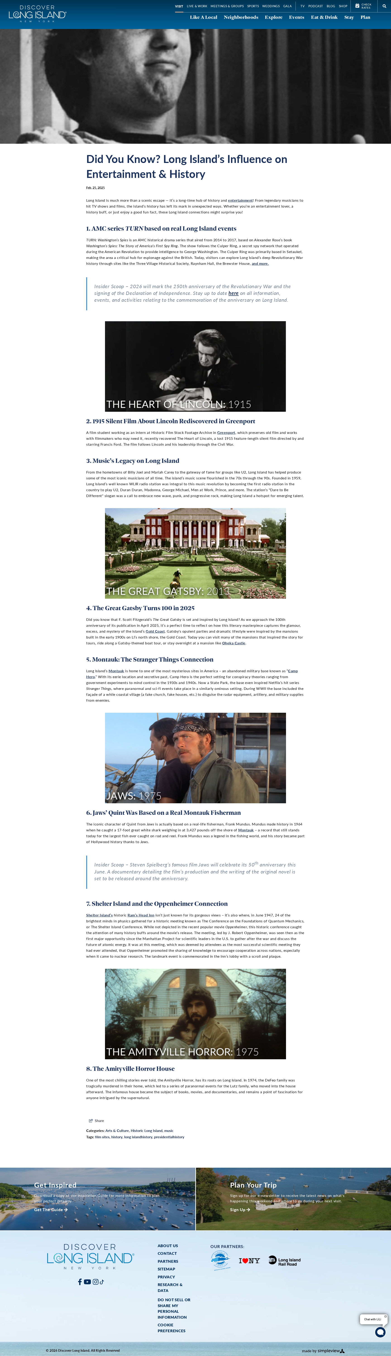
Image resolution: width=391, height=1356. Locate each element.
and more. (260, 263)
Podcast (315, 6)
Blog (331, 6)
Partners (168, 1261)
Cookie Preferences (172, 1327)
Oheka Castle (234, 643)
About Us (168, 1245)
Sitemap (166, 1269)
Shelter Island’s (99, 915)
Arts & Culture (117, 1130)
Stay (349, 17)
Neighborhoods (241, 17)
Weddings (271, 6)
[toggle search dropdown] (384, 6)
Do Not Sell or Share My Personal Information (174, 1308)
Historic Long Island (146, 1130)
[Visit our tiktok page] (102, 1281)
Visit (179, 6)
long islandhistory (138, 1136)
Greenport (226, 432)
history (116, 1136)
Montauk (116, 670)
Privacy (166, 1276)
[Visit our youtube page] (87, 1281)
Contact (167, 1253)
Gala (287, 6)
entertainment (240, 200)
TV (302, 6)
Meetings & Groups (227, 6)
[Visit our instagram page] (95, 1281)
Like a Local (203, 17)
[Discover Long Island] (38, 13)
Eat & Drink (324, 17)
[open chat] (380, 1332)
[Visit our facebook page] (80, 1281)
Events (297, 17)
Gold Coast (155, 631)
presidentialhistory (169, 1136)
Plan (365, 17)
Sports (253, 6)
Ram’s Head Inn (141, 915)
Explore (274, 17)
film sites (102, 1136)
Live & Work (197, 6)
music (169, 1130)
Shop (343, 6)
